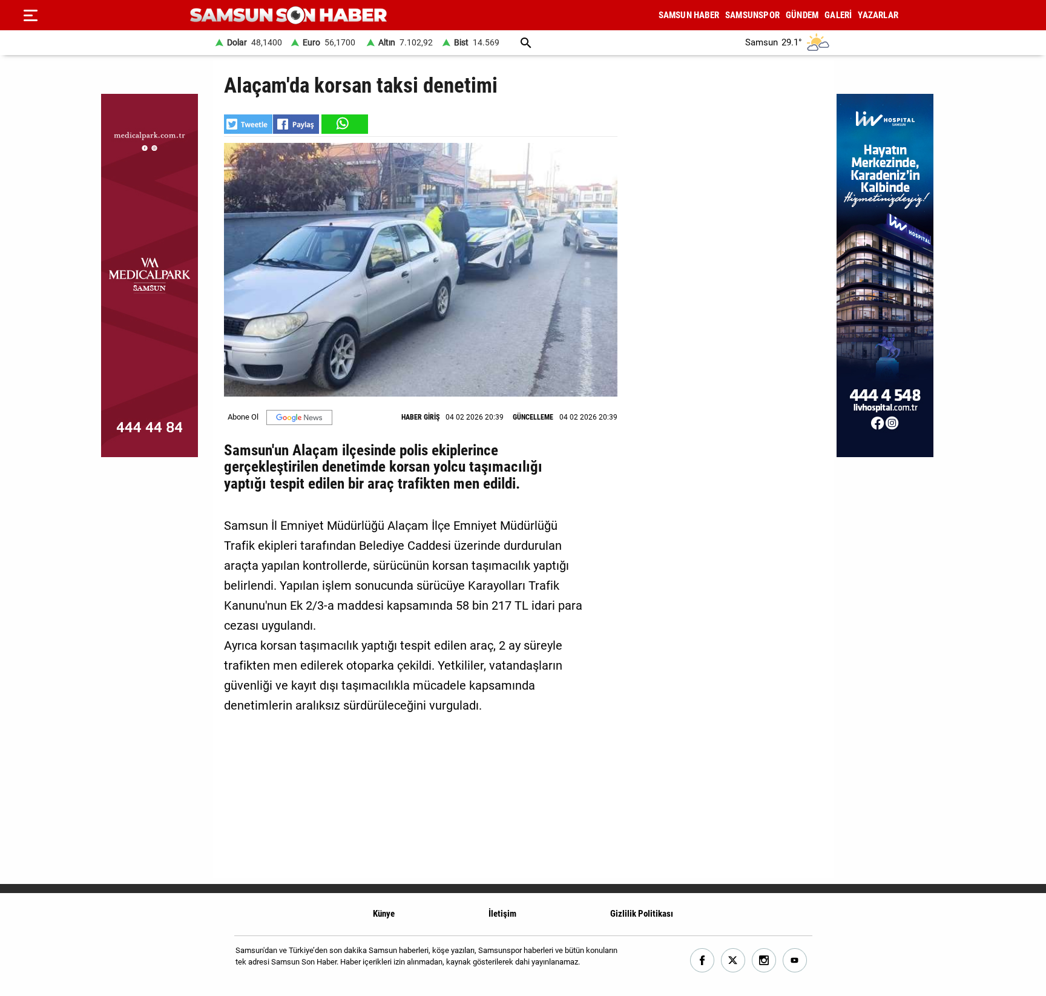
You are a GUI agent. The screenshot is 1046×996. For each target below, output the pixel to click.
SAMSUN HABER (689, 15)
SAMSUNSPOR (752, 15)
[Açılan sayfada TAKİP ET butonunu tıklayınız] (299, 417)
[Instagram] (764, 960)
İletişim (502, 913)
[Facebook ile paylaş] (296, 124)
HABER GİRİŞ (420, 417)
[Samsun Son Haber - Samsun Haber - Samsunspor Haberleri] (288, 15)
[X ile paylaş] (248, 124)
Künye (384, 913)
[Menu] (30, 15)
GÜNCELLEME (533, 417)
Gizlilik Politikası (641, 913)
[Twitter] (733, 960)
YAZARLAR (878, 15)
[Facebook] (702, 960)
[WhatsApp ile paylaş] (344, 124)
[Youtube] (795, 960)
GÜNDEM (802, 15)
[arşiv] (526, 43)
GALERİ (838, 15)
